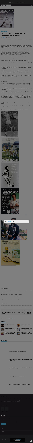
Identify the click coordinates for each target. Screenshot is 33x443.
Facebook (9, 221)
